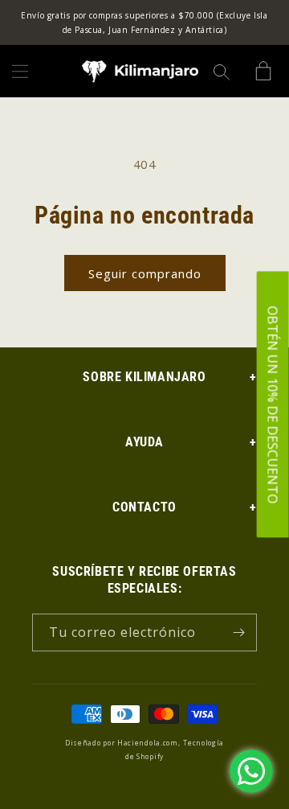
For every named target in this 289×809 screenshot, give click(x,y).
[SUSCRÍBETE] (238, 632)
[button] (20, 71)
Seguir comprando (144, 273)
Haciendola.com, (149, 742)
